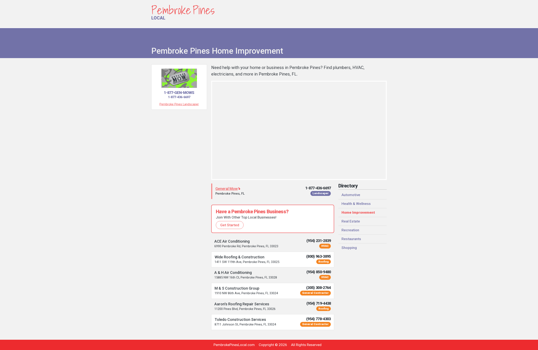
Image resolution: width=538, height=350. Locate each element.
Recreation (350, 230)
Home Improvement (358, 212)
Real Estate (351, 221)
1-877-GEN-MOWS (179, 94)
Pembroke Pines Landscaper (179, 104)
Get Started (229, 225)
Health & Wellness (356, 204)
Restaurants (351, 239)
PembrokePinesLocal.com (234, 345)
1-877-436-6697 (318, 188)
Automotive (351, 195)
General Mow (226, 188)
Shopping (349, 248)
